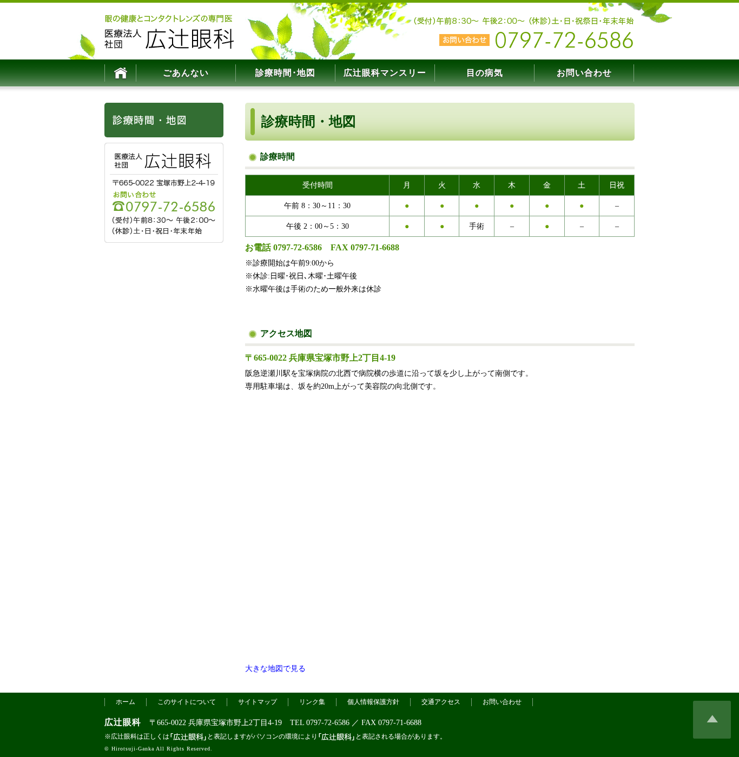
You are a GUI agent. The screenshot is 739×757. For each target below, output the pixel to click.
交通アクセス (440, 702)
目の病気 (484, 72)
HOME (120, 73)
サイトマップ (257, 702)
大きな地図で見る (275, 669)
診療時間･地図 (285, 72)
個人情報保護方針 (373, 702)
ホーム (125, 702)
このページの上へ (712, 720)
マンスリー (385, 72)
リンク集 (312, 702)
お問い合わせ (584, 72)
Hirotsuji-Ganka (132, 749)
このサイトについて (186, 702)
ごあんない (186, 72)
